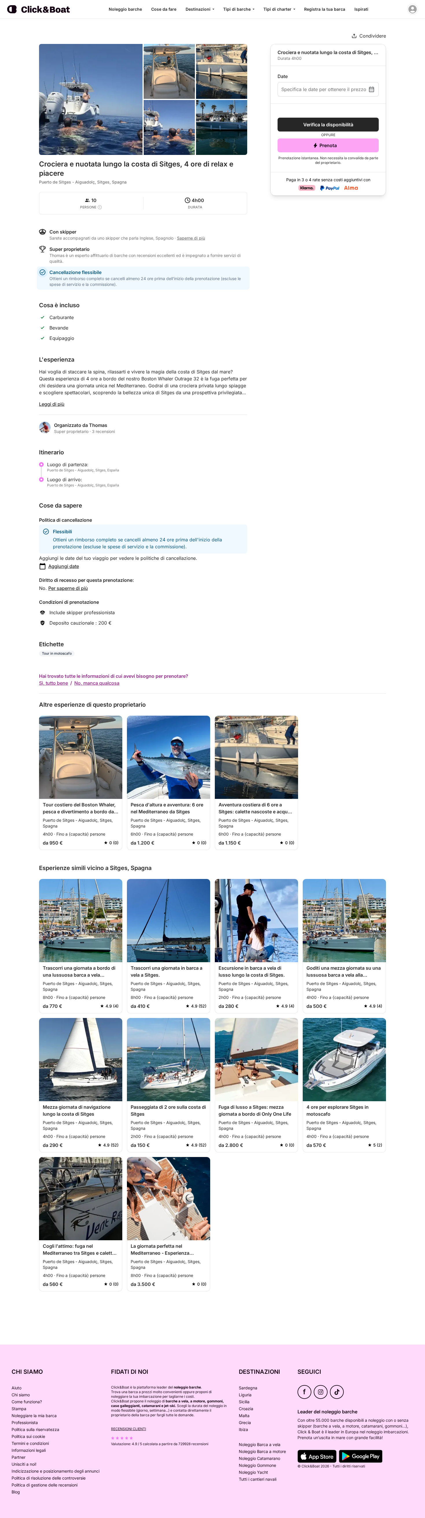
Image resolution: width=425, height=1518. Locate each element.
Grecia (245, 1422)
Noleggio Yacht (253, 1472)
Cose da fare (163, 9)
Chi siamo (21, 1394)
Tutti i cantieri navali (257, 1479)
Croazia (246, 1408)
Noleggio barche (125, 9)
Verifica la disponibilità (328, 124)
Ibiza (243, 1429)
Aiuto (16, 1387)
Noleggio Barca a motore (262, 1451)
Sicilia (244, 1401)
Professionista (25, 1422)
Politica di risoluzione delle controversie (49, 1478)
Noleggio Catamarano (259, 1458)
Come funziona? (27, 1401)
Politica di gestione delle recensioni (44, 1484)
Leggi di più (51, 404)
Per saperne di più (68, 588)
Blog (16, 1491)
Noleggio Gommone (257, 1465)
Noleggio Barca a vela (259, 1444)
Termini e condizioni (30, 1443)
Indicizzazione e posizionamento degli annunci (55, 1471)
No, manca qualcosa (96, 683)
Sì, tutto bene (53, 683)
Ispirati (361, 9)
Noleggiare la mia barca (34, 1415)
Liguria (245, 1394)
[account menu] (412, 9)
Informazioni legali (29, 1450)
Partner (18, 1457)
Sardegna (248, 1387)
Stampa (19, 1408)
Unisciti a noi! (24, 1464)
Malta (244, 1415)
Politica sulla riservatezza (35, 1429)
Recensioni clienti (128, 1429)
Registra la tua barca (324, 9)
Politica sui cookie (28, 1436)
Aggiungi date (63, 566)
